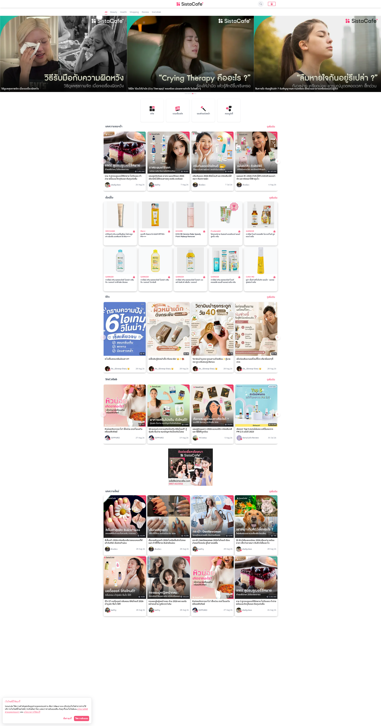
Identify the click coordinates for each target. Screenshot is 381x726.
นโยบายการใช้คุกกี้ (32, 712)
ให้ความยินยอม (81, 718)
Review (145, 12)
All (106, 12)
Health (123, 12)
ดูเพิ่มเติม (271, 126)
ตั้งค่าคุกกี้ (67, 718)
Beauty (113, 12)
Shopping (134, 12)
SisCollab (156, 12)
